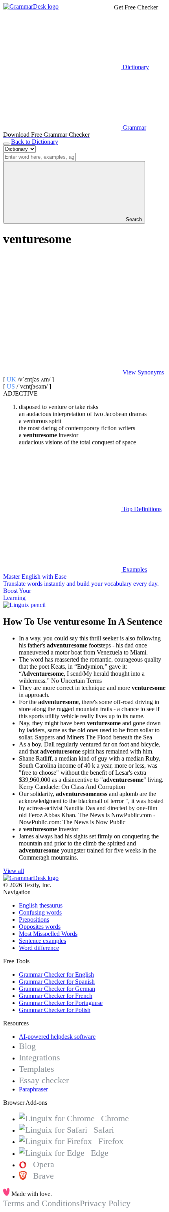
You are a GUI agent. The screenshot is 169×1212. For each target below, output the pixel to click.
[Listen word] (62, 311)
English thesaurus (40, 905)
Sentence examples (42, 940)
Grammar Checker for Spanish (57, 981)
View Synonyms (142, 372)
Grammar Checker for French (55, 995)
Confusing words (40, 912)
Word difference (39, 947)
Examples (134, 569)
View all (13, 870)
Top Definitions (141, 509)
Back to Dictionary (34, 141)
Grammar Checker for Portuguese (61, 1002)
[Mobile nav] (6, 144)
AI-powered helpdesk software (57, 1036)
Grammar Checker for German (57, 988)
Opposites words (40, 926)
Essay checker (44, 1080)
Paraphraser (33, 1089)
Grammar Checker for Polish (54, 1010)
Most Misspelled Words (48, 933)
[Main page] (31, 6)
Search (133, 219)
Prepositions (34, 919)
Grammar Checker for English (56, 974)
